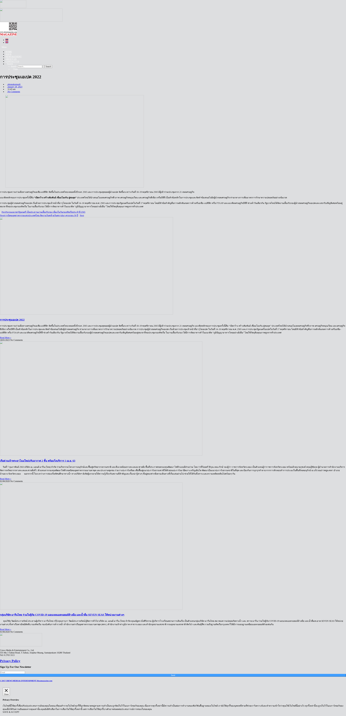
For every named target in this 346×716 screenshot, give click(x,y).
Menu (4, 47)
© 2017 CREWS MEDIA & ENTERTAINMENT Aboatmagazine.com (26, 681)
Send (173, 675)
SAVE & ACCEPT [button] (11, 712)
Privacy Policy (10, 661)
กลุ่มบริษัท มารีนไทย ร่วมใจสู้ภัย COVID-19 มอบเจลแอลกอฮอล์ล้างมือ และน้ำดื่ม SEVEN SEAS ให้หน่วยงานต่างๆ (62, 614)
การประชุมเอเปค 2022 (12, 319)
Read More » (5, 337)
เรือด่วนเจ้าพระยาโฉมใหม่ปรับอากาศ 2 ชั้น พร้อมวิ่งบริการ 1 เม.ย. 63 (37, 460)
